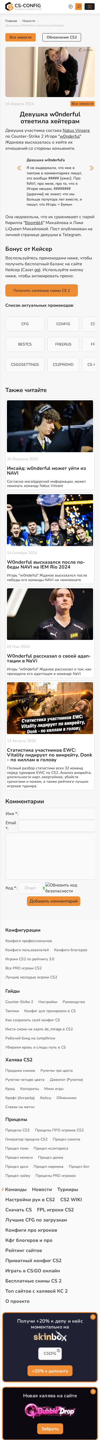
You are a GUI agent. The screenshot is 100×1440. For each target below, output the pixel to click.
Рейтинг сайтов (23, 1250)
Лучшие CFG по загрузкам (36, 1220)
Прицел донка (50, 1157)
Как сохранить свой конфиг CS (32, 1020)
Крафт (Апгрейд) (20, 1097)
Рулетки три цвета (57, 1070)
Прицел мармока (48, 1166)
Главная (11, 21)
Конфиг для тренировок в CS (50, 1010)
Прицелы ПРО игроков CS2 (59, 1130)
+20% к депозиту (50, 1370)
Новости (28, 21)
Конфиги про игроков (31, 1230)
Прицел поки (16, 1148)
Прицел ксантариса (51, 1148)
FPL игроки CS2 (55, 1210)
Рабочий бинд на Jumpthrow (30, 1038)
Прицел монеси (19, 1157)
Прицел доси (16, 1166)
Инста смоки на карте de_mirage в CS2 (39, 1029)
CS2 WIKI (71, 1199)
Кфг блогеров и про (29, 1240)
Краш (10, 1088)
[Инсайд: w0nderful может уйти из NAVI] (50, 426)
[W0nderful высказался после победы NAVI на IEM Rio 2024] (50, 520)
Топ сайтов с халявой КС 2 (36, 1291)
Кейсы (45, 1097)
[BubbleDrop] (50, 1411)
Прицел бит (79, 1166)
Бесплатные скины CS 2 (33, 1281)
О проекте (17, 1301)
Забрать (49, 1429)
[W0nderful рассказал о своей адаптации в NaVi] (50, 614)
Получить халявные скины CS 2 (41, 290)
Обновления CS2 (62, 37)
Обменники (67, 1097)
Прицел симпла (66, 1139)
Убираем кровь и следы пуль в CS (35, 1047)
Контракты (29, 1088)
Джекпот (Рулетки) (66, 1079)
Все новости (20, 37)
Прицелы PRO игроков (55, 1175)
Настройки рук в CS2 (30, 1199)
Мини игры (53, 1088)
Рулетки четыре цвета (25, 1079)
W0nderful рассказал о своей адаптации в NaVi (49, 658)
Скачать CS (18, 1210)
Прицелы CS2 (17, 1130)
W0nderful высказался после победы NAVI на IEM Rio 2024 (46, 564)
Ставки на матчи (19, 1106)
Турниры (67, 1189)
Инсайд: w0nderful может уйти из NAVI (46, 470)
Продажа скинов (20, 1070)
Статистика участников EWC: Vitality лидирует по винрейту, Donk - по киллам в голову (49, 755)
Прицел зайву (17, 1175)
